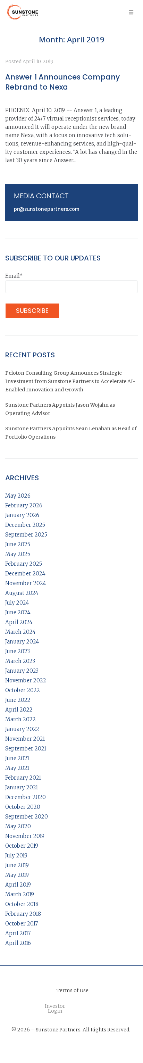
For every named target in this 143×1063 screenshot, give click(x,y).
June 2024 (18, 612)
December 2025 (25, 525)
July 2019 (16, 855)
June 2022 (18, 700)
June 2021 (17, 758)
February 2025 (23, 563)
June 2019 (17, 865)
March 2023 (20, 661)
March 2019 (19, 894)
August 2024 (22, 593)
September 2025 (26, 534)
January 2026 (22, 515)
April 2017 (18, 933)
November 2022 (25, 680)
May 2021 (17, 768)
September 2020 (26, 816)
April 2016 (18, 943)
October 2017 (21, 923)
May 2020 (18, 826)
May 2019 (17, 875)
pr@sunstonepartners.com (46, 209)
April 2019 (18, 884)
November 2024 (25, 583)
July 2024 (17, 602)
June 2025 (17, 544)
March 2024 (20, 632)
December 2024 (25, 573)
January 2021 (21, 787)
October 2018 (22, 904)
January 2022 (22, 729)
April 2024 (19, 622)
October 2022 (22, 690)
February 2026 (23, 505)
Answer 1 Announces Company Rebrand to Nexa (62, 82)
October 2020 (22, 807)
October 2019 (21, 845)
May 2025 (17, 554)
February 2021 (23, 777)
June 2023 (17, 651)
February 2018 (23, 914)
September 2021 (25, 748)
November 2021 (25, 739)
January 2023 (22, 670)
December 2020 (25, 797)
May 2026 (18, 495)
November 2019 (24, 836)
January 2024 (22, 641)
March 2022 (20, 719)
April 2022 (19, 709)
